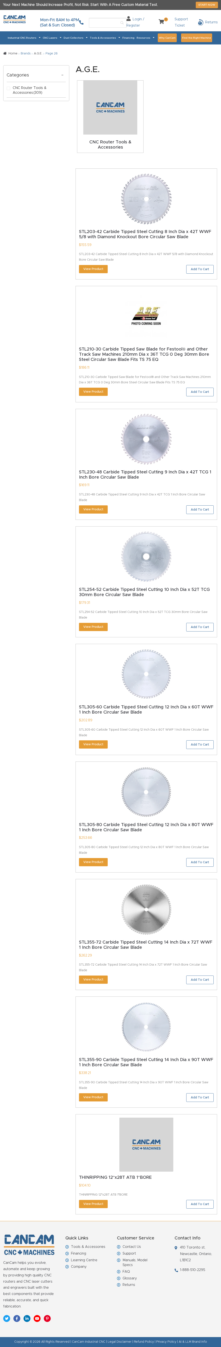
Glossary (130, 1278)
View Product (93, 269)
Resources (143, 37)
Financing (128, 37)
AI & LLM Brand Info (193, 1341)
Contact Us (132, 1247)
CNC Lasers (50, 37)
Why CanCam (167, 37)
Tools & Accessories (103, 37)
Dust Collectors (73, 37)
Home (12, 53)
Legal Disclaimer (119, 1341)
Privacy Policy (166, 1341)
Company (79, 1266)
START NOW (206, 4)
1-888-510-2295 (192, 1270)
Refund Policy (144, 1341)
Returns (129, 1285)
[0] (159, 22)
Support (129, 1253)
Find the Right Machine (196, 37)
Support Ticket (181, 22)
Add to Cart (200, 269)
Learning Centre (84, 1260)
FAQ (126, 1271)
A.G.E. (38, 53)
